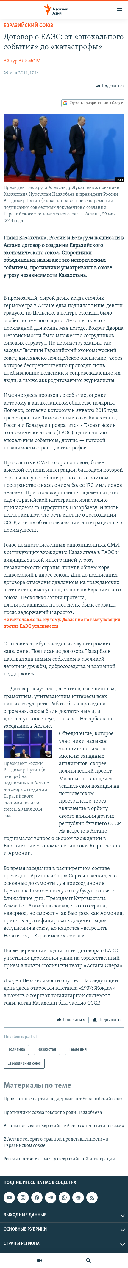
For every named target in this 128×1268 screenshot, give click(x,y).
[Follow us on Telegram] (50, 1197)
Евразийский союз (28, 26)
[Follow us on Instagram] (23, 1197)
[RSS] (92, 1197)
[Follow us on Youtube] (9, 1197)
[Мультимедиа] (40, 1260)
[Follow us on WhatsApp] (64, 1197)
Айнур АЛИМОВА (22, 61)
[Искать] (88, 1260)
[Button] (110, 86)
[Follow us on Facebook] (37, 1197)
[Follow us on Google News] (78, 1197)
